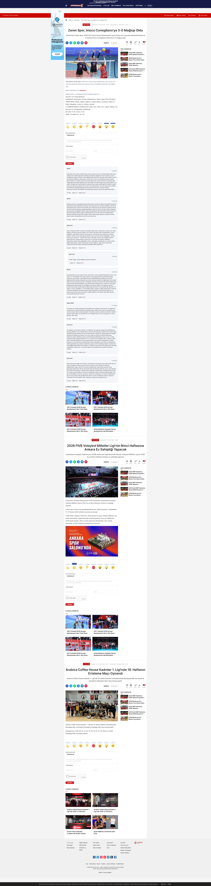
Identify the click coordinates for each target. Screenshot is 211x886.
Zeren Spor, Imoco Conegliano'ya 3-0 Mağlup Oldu (94, 20)
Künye (98, 864)
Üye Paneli (203, 15)
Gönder (70, 163)
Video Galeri (170, 15)
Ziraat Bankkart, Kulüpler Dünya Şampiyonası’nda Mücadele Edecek (105, 430)
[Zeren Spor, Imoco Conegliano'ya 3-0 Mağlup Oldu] (92, 62)
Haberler (70, 20)
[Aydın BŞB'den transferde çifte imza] (105, 822)
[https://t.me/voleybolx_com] (115, 857)
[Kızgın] (93, 124)
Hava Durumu (124, 845)
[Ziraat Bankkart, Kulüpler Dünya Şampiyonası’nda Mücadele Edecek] (105, 420)
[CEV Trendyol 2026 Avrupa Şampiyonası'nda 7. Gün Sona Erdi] (78, 398)
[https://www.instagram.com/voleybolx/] (101, 857)
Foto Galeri (182, 15)
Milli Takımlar (116, 5)
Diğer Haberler (83, 842)
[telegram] (78, 42)
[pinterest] (85, 42)
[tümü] (145, 5)
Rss (87, 864)
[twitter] (70, 42)
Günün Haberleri (111, 845)
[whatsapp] (74, 42)
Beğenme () (82, 192)
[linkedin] (82, 42)
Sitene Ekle (92, 864)
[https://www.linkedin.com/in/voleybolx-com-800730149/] (108, 857)
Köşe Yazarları (97, 848)
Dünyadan (139, 5)
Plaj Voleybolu (128, 5)
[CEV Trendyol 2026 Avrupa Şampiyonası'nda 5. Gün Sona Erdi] (105, 398)
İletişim (103, 864)
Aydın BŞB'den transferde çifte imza (104, 832)
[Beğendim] (68, 124)
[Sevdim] (80, 124)
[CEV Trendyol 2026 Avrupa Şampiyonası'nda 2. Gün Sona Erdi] (78, 420)
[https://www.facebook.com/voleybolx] (94, 857)
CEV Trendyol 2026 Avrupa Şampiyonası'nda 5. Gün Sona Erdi (104, 408)
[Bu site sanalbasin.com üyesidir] (138, 842)
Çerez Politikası (111, 864)
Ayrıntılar (163, 884)
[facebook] (67, 42)
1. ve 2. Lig (106, 5)
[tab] (70, 135)
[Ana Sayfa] (66, 20)
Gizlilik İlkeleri (120, 864)
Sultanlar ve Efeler (94, 5)
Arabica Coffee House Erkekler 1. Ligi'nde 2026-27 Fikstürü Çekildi (105, 811)
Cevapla (69, 192)
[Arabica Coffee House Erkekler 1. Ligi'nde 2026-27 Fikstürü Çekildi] (105, 800)
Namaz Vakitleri (125, 853)
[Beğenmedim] (87, 124)
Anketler (123, 842)
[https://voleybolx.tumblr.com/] (111, 857)
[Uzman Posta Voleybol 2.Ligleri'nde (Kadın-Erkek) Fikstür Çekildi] (78, 822)
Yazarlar (193, 15)
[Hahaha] (100, 124)
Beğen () (74, 192)
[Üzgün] (113, 124)
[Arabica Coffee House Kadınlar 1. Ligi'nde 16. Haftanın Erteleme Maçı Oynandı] (92, 706)
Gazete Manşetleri (126, 848)
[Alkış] (74, 124)
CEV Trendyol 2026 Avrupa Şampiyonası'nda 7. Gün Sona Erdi (77, 408)
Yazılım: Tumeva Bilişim (104, 872)
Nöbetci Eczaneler (126, 850)
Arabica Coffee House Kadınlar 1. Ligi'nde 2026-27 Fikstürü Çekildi (78, 811)
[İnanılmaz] (106, 124)
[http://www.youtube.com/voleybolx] (105, 857)
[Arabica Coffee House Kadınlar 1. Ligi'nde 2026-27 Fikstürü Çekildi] (78, 800)
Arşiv (108, 848)
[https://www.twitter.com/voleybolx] (98, 857)
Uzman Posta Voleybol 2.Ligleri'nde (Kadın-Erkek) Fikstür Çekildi (76, 833)
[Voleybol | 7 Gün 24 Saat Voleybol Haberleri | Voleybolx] (77, 5)
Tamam (169, 884)
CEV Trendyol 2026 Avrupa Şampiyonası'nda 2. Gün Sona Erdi (77, 430)
